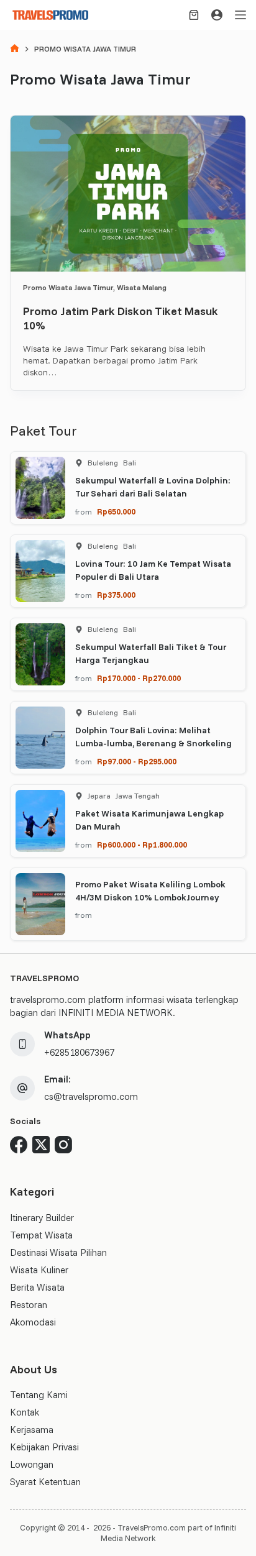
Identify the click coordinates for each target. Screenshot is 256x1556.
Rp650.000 (116, 511)
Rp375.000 (116, 595)
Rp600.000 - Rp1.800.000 (142, 844)
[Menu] (240, 15)
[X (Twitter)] (41, 1144)
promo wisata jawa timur (68, 287)
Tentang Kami (39, 1395)
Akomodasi (33, 1322)
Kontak (24, 1412)
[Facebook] (18, 1144)
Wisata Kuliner (39, 1270)
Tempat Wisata (41, 1235)
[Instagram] (63, 1144)
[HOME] (14, 49)
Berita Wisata (37, 1287)
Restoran (28, 1305)
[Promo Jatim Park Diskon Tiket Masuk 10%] (128, 194)
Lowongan (31, 1464)
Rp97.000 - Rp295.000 (136, 761)
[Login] (216, 15)
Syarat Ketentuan (45, 1482)
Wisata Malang (142, 287)
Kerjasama (31, 1429)
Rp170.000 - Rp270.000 (139, 678)
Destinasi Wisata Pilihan (58, 1252)
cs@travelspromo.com (91, 1096)
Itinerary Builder (42, 1218)
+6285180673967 (79, 1052)
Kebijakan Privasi (44, 1447)
